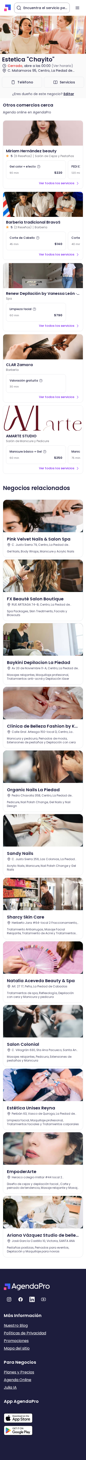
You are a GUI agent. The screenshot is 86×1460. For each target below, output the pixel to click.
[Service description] (39, 166)
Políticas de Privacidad (25, 1333)
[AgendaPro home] (7, 7)
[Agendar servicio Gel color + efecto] (36, 170)
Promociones (16, 1340)
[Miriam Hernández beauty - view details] (43, 133)
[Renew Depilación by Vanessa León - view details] (43, 275)
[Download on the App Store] (21, 1416)
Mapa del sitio (17, 1348)
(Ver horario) (62, 65)
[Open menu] (77, 8)
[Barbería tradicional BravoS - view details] (43, 204)
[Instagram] (9, 1299)
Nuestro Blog (16, 1325)
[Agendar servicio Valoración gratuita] (36, 383)
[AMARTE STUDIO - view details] (43, 418)
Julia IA (10, 1387)
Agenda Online (17, 1380)
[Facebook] (20, 1299)
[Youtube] (43, 1299)
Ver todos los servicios (56, 183)
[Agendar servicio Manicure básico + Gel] (36, 455)
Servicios (67, 82)
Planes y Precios (19, 1372)
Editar (69, 94)
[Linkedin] (32, 1299)
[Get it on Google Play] (21, 1429)
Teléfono (25, 82)
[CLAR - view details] (43, 346)
